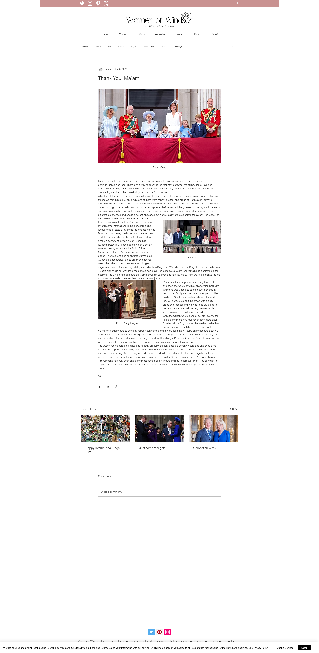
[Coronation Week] (213, 428)
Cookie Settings (285, 647)
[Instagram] (90, 3)
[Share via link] (115, 386)
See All (234, 408)
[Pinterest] (98, 3)
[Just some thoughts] (159, 428)
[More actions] (219, 69)
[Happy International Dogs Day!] (105, 428)
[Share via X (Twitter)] (107, 386)
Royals (133, 46)
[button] (233, 46)
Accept (304, 647)
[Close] (315, 647)
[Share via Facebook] (99, 386)
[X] (106, 3)
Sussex (98, 46)
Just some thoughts (152, 448)
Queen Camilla (149, 46)
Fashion (121, 46)
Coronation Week (204, 448)
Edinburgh (177, 46)
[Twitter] (82, 3)
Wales (164, 46)
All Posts (85, 46)
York (109, 46)
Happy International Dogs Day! (102, 450)
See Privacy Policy (258, 647)
